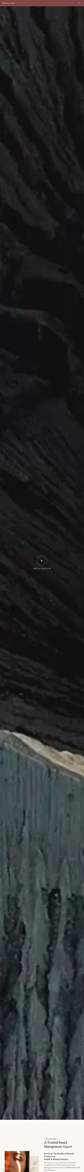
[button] (79, 3)
